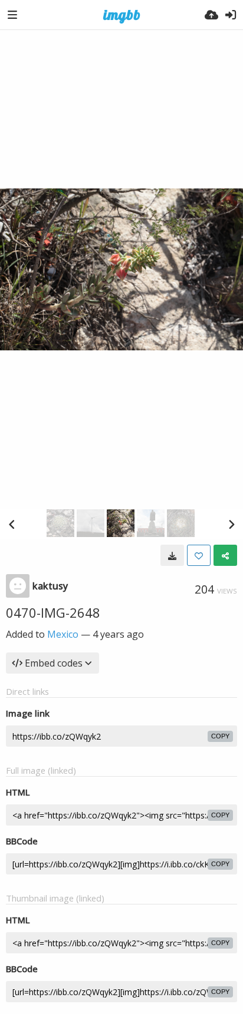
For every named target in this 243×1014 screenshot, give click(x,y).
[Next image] (231, 524)
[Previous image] (12, 524)
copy (220, 736)
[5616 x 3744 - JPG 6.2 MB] (172, 555)
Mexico (62, 634)
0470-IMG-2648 (53, 612)
